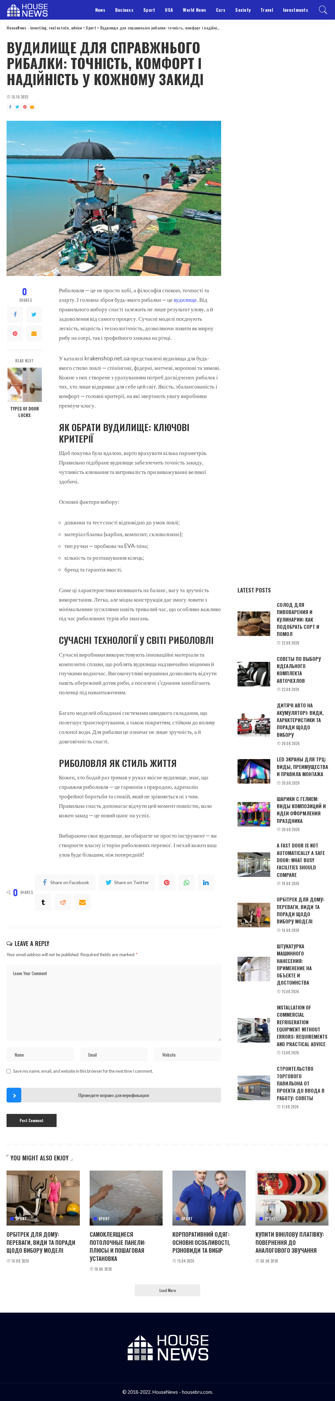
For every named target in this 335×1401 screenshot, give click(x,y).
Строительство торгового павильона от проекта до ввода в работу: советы (301, 1083)
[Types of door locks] (25, 385)
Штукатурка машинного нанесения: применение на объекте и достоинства (294, 964)
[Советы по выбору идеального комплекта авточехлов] (254, 674)
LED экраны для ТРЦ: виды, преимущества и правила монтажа (302, 766)
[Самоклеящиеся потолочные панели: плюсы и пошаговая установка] (126, 1198)
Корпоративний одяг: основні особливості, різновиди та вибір (201, 1242)
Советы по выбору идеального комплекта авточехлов (299, 669)
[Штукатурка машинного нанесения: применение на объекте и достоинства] (254, 969)
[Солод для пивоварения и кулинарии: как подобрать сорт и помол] (254, 623)
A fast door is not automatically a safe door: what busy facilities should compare (301, 860)
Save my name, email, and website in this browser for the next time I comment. (83, 1071)
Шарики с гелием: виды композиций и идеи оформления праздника (301, 809)
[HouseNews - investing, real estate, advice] (27, 10)
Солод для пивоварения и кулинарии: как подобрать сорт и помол (298, 619)
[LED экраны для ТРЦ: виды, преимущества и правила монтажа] (254, 771)
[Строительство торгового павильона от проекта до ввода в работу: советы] (254, 1088)
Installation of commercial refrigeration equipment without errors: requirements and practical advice (302, 1025)
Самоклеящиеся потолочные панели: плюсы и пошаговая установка (117, 1246)
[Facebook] (15, 314)
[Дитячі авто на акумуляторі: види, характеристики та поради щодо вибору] (254, 724)
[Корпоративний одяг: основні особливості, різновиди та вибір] (209, 1198)
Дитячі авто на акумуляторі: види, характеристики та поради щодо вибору (300, 719)
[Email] (34, 333)
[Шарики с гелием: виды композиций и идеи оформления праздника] (254, 814)
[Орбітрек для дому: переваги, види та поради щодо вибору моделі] (254, 915)
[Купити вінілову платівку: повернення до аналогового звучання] (292, 1198)
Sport (21, 1219)
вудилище (185, 299)
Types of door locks (24, 411)
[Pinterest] (15, 333)
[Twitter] (34, 314)
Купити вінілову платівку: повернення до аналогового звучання (290, 1242)
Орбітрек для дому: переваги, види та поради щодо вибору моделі (300, 910)
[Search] (323, 10)
